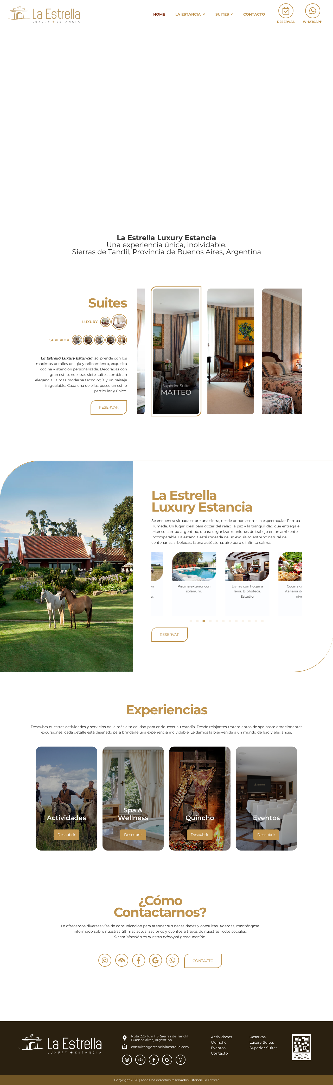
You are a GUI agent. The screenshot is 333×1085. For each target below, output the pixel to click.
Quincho (219, 1042)
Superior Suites (263, 1047)
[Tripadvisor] (121, 960)
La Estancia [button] (188, 14)
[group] (165, 351)
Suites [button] (222, 14)
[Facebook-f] (138, 960)
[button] (190, 621)
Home (159, 14)
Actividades (221, 1037)
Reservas (257, 1037)
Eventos (218, 1047)
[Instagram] (104, 960)
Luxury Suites (261, 1042)
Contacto (254, 14)
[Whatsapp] (172, 960)
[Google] (155, 960)
